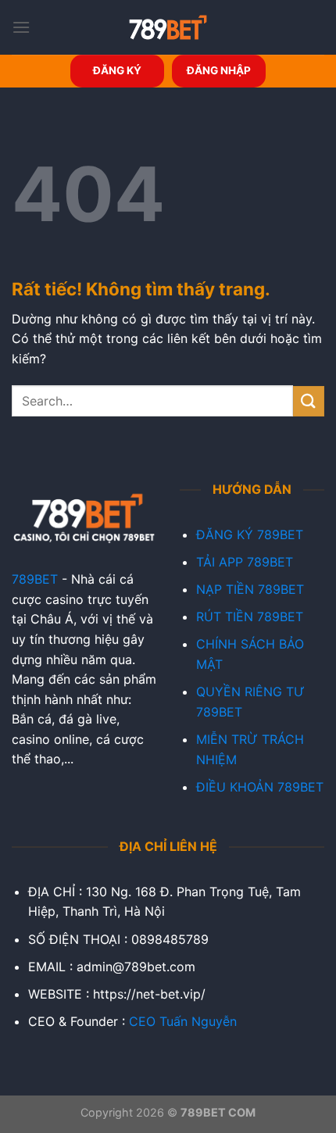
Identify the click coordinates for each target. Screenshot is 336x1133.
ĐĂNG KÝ (117, 70)
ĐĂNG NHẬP (219, 70)
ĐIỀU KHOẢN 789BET (259, 787)
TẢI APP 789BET (244, 562)
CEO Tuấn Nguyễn (183, 1021)
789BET (35, 579)
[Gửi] (308, 401)
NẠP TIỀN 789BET (250, 589)
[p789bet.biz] (168, 27)
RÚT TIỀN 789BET (249, 616)
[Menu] (21, 27)
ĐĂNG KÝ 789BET (249, 534)
